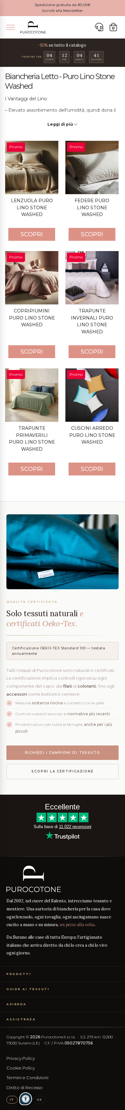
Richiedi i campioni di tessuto (62, 753)
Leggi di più (60, 124)
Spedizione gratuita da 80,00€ (62, 5)
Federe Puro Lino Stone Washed (92, 207)
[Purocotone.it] (33, 27)
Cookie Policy (20, 1067)
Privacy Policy (20, 1058)
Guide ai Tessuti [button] (27, 989)
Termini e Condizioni (27, 1077)
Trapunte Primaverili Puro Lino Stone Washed (32, 438)
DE (39, 1099)
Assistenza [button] (21, 1019)
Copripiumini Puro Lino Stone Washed (32, 318)
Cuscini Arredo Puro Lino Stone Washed (92, 435)
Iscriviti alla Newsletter (62, 10)
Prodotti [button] (18, 974)
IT (12, 1099)
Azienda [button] (16, 1004)
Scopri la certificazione (62, 771)
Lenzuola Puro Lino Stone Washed (32, 207)
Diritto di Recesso (24, 1087)
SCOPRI (32, 234)
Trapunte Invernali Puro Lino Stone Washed (92, 321)
